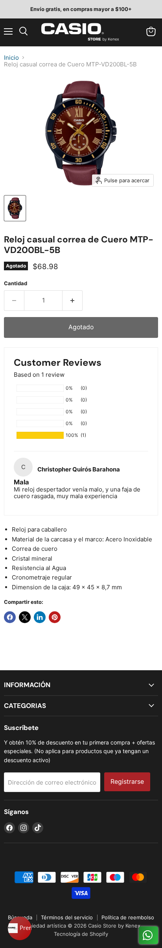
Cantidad (15, 283)
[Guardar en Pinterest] (55, 617)
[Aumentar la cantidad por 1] (73, 300)
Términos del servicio (67, 917)
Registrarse (127, 781)
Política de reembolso (127, 917)
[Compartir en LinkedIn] (40, 617)
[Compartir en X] (25, 617)
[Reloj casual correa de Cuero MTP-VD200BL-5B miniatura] (15, 208)
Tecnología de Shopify (81, 934)
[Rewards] (19, 928)
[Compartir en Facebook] (10, 617)
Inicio (11, 57)
